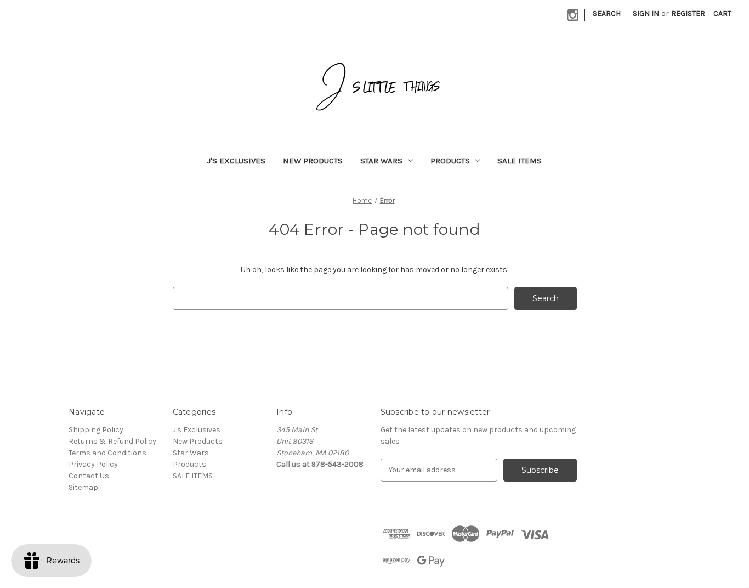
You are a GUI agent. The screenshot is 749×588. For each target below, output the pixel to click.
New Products (313, 161)
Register (688, 13)
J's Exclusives (236, 161)
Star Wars (381, 161)
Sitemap (83, 487)
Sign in (646, 13)
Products (450, 161)
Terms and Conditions (107, 452)
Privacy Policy (93, 464)
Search (607, 13)
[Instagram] (572, 15)
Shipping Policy (96, 429)
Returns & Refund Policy (112, 441)
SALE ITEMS (519, 161)
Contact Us (89, 475)
